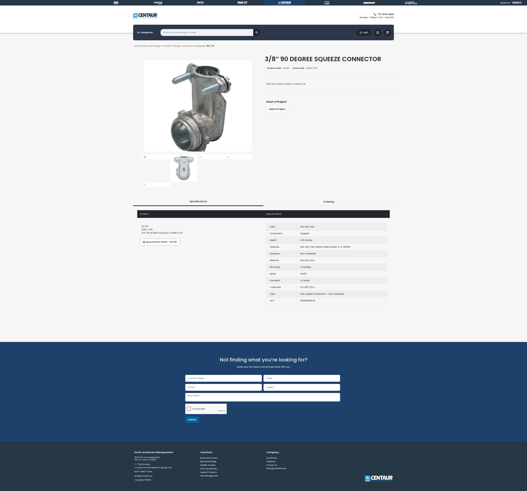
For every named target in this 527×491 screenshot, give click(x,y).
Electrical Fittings (152, 46)
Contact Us (271, 465)
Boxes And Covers (208, 458)
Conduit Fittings (171, 46)
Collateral (270, 461)
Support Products (208, 472)
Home (137, 46)
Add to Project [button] (277, 109)
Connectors (188, 46)
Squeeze (200, 46)
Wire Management (209, 475)
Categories (146, 32)
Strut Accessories (208, 468)
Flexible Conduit (207, 465)
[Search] (256, 32)
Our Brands (271, 458)
